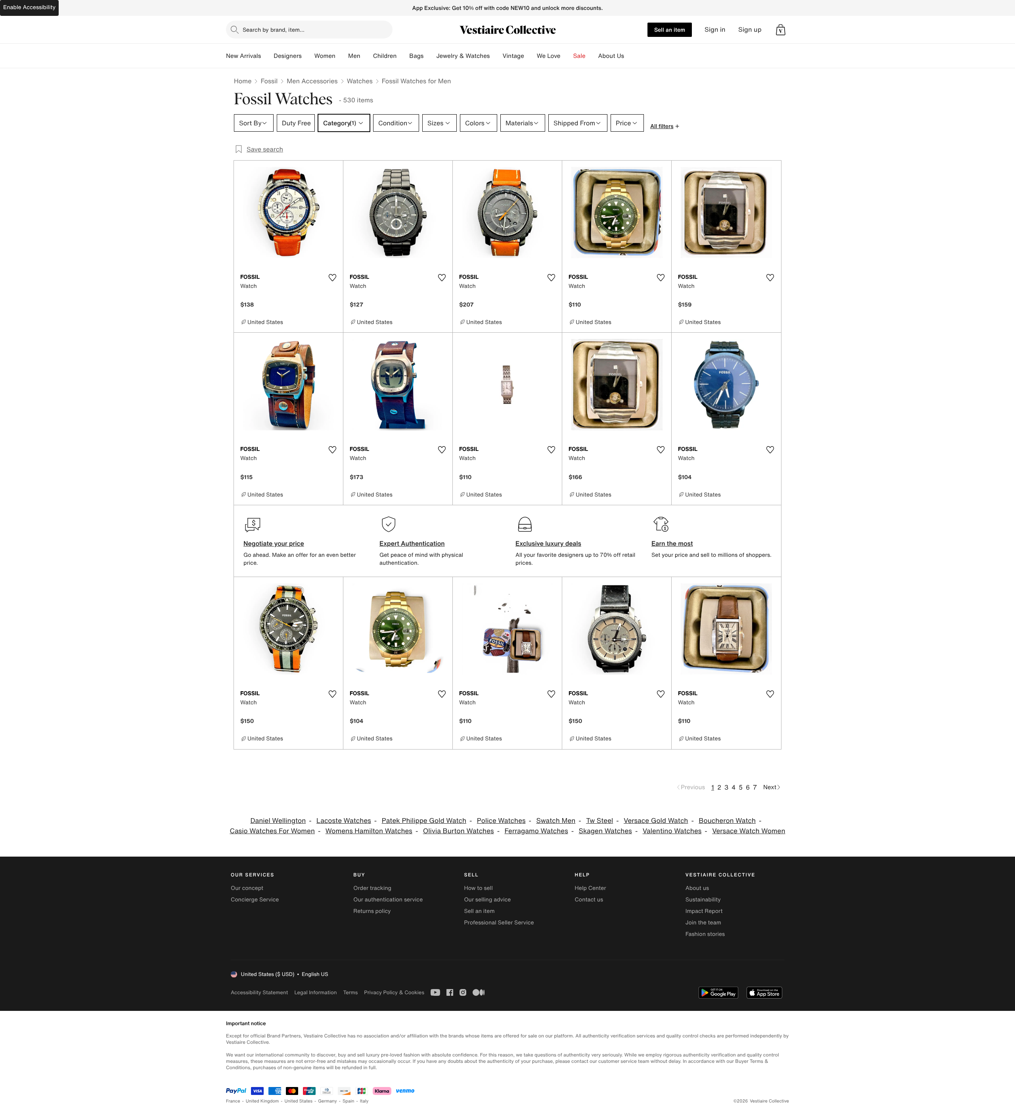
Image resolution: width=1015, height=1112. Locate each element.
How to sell (478, 888)
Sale (579, 56)
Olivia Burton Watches (458, 831)
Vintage (513, 56)
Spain (348, 1101)
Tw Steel (599, 821)
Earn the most (672, 543)
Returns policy (372, 911)
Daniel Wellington (278, 821)
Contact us (589, 899)
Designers (288, 56)
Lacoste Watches (343, 821)
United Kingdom (262, 1101)
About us (697, 888)
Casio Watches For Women (272, 831)
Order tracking (372, 888)
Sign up (750, 29)
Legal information (315, 992)
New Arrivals (243, 56)
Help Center (590, 888)
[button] (780, 29)
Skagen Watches (605, 831)
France (233, 1101)
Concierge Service (255, 899)
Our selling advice (487, 899)
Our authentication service (388, 899)
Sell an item (669, 29)
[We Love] (567, 56)
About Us (611, 56)
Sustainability (703, 899)
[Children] (403, 56)
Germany (327, 1101)
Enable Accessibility (29, 7)
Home (242, 81)
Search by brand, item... (273, 29)
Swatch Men (555, 821)
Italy (364, 1101)
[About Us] (630, 56)
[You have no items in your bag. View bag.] (780, 29)
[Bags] (430, 56)
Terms (350, 992)
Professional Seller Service (499, 922)
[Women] (342, 56)
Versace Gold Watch (656, 821)
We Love (549, 56)
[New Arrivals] (267, 56)
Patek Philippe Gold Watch (424, 821)
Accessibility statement (259, 992)
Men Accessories (312, 81)
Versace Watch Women (748, 831)
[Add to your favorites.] (332, 277)
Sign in (715, 29)
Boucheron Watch (727, 821)
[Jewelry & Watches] (496, 56)
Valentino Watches (672, 831)
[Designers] (308, 56)
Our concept (247, 888)
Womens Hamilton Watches (369, 831)
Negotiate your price (273, 543)
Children (385, 56)
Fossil (269, 81)
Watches (360, 81)
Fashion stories (705, 934)
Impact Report (704, 911)
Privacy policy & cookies (394, 992)
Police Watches (501, 821)
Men (354, 56)
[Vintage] (530, 56)
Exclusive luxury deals (548, 543)
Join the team (703, 922)
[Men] (367, 56)
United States (299, 1101)
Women (324, 56)
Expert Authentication (412, 543)
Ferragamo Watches (536, 831)
